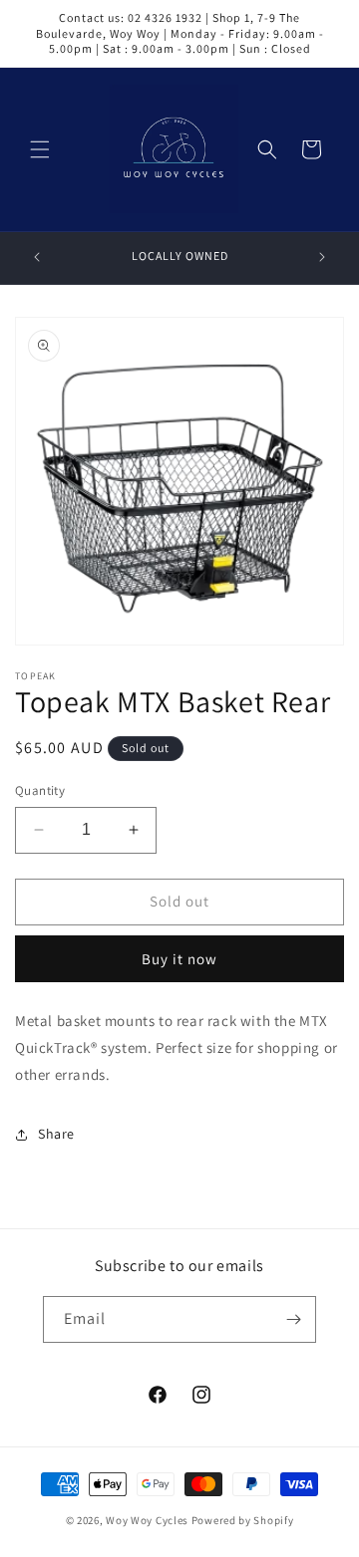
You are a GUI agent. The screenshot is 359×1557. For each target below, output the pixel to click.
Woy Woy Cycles (147, 1520)
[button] (40, 149)
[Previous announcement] (37, 257)
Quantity (40, 790)
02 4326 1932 (165, 17)
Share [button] (56, 1134)
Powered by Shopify (242, 1520)
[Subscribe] (293, 1319)
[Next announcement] (322, 257)
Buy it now (179, 958)
